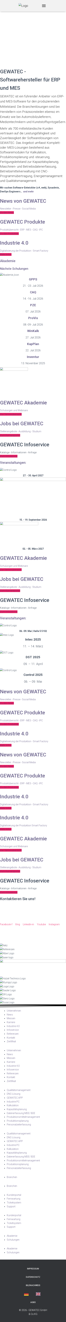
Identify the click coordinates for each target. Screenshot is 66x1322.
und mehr (28, 191)
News (10, 1014)
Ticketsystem (14, 1202)
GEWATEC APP (15, 1097)
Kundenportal (14, 1195)
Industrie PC (13, 1101)
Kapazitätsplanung (17, 1109)
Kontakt (11, 1037)
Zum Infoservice (8, 456)
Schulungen (13, 1239)
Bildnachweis (33, 1285)
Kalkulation (13, 1105)
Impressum (33, 1269)
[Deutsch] (27, 1294)
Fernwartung (13, 1198)
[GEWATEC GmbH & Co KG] (25, 5)
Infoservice (13, 1030)
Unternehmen (14, 1010)
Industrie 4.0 (13, 1026)
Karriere (11, 1022)
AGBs (33, 1302)
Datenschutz (33, 1277)
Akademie (7, 261)
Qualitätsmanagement (18, 1090)
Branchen (12, 1177)
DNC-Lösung (13, 1093)
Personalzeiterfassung (19, 1124)
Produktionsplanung (18, 1120)
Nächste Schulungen (14, 268)
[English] (39, 1294)
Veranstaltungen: (13, 463)
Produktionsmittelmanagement (23, 1117)
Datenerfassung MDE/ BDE (21, 1113)
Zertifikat (11, 1041)
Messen (11, 1018)
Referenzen (13, 1033)
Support (11, 1206)
